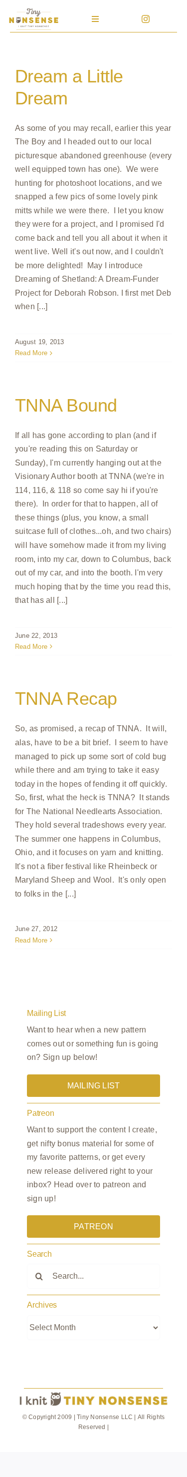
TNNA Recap (66, 698)
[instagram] (146, 19)
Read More (31, 353)
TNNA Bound (66, 405)
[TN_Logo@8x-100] (33, 9)
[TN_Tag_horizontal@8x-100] (93, 1393)
